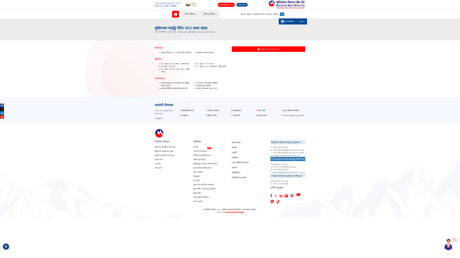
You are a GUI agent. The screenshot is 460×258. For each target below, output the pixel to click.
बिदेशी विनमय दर (188, 110)
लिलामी (275, 14)
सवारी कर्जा (159, 159)
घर (155, 32)
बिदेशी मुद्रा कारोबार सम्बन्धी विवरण (205, 164)
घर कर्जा (157, 164)
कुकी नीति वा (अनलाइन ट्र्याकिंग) (204, 189)
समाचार (243, 14)
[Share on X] (2, 109)
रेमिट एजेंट (262, 110)
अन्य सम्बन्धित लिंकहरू (201, 197)
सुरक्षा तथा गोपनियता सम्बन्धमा (203, 184)
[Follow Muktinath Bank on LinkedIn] (281, 195)
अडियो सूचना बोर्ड (199, 159)
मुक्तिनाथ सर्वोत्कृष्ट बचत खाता (165, 147)
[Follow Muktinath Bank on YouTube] (299, 193)
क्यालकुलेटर (237, 110)
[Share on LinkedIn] (2, 113)
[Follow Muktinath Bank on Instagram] (287, 194)
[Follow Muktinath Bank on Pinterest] (292, 194)
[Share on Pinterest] (2, 117)
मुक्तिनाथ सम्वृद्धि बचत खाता (164, 151)
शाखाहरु (185, 115)
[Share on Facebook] (2, 105)
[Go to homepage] (175, 14)
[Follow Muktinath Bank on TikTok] (279, 200)
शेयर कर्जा (158, 168)
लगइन (302, 21)
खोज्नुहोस (196, 176)
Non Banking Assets (226, 4)
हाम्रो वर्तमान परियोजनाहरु (202, 168)
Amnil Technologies (235, 212)
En (282, 14)
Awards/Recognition (294, 115)
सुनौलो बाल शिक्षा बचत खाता (164, 155)
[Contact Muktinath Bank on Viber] (273, 200)
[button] (6, 246)
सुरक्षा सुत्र (197, 193)
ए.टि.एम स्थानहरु (213, 110)
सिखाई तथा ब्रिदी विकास (201, 155)
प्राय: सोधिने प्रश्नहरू (291, 110)
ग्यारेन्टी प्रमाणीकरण (200, 151)
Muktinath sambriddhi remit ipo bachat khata (196, 32)
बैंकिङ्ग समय (212, 115)
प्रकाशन (269, 14)
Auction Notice (242, 5)
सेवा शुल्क (196, 180)
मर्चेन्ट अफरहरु (198, 172)
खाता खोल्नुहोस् (289, 21)
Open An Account (269, 49)
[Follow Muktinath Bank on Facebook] (272, 194)
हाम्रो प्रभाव (262, 115)
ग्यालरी (195, 147)
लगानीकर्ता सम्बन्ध (258, 14)
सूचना (249, 14)
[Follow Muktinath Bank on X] (276, 195)
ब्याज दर (159, 118)
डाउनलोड (236, 115)
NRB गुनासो (197, 201)
